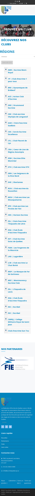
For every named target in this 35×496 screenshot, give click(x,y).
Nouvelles (4, 438)
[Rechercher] (26, 3)
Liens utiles (4, 447)
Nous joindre (13, 3)
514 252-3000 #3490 (9, 467)
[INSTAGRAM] (19, 1)
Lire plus (4, 422)
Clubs (3, 444)
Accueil (21, 3)
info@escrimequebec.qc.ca (11, 471)
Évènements (5, 441)
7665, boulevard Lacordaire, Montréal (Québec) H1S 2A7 (10, 461)
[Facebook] (15, 1)
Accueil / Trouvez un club (19, 33)
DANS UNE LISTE (7, 62)
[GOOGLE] (17, 1)
